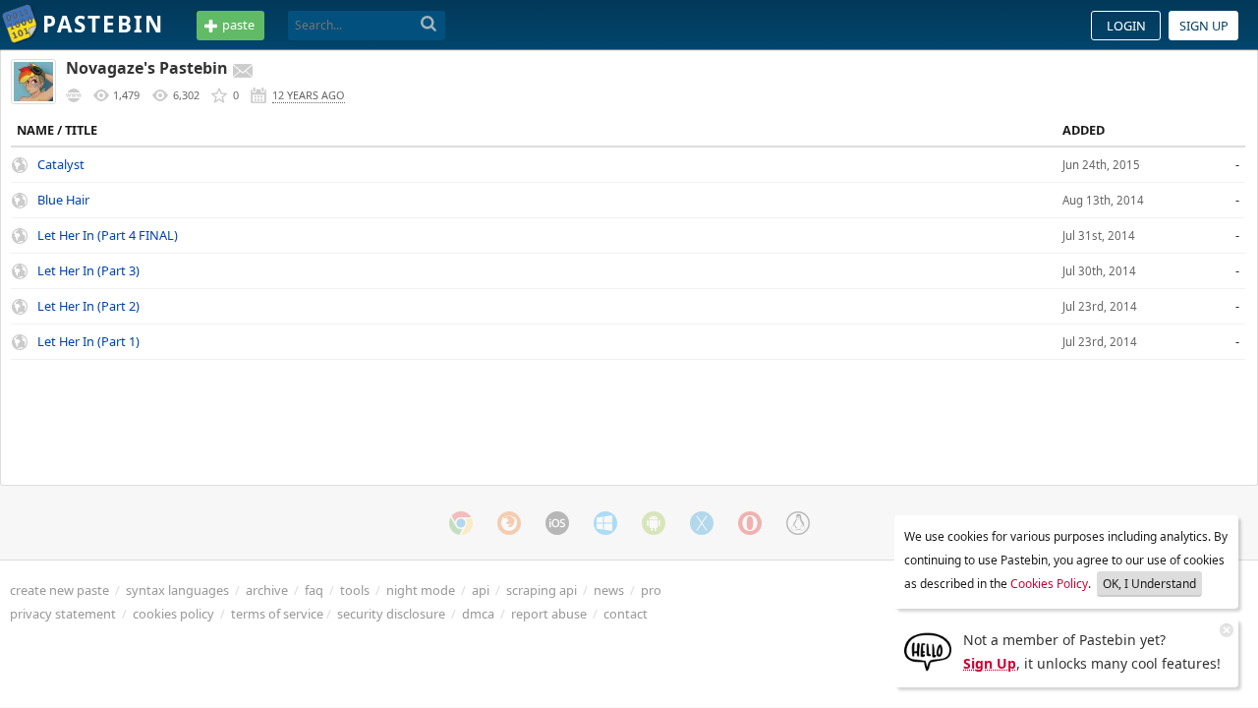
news (609, 590)
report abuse (549, 613)
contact (625, 613)
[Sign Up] (927, 650)
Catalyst (61, 164)
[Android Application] (653, 523)
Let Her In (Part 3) (88, 270)
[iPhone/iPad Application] (557, 523)
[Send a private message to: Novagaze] (243, 71)
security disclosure (391, 613)
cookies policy (173, 613)
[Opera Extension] (750, 523)
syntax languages (177, 590)
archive (267, 590)
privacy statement (63, 613)
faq (314, 590)
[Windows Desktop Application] (605, 523)
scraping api (541, 590)
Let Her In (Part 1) (88, 341)
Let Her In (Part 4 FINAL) (107, 235)
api (480, 590)
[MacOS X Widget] (702, 523)
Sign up (1204, 25)
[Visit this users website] (74, 95)
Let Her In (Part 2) (88, 306)
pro (651, 590)
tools (355, 590)
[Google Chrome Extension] (461, 523)
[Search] (429, 24)
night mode (420, 590)
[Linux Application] (798, 523)
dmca (478, 613)
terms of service (277, 613)
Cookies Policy (1049, 583)
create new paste (59, 590)
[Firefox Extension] (509, 523)
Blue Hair (63, 199)
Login (1126, 25)
